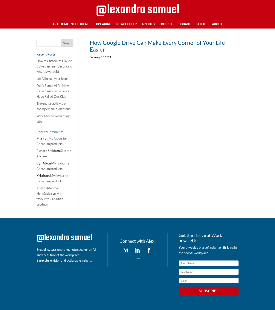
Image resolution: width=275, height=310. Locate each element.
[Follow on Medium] (126, 250)
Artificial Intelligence (71, 24)
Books (166, 24)
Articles (149, 24)
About (217, 24)
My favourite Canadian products (49, 198)
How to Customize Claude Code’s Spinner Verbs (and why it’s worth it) (54, 66)
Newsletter (126, 24)
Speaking (103, 24)
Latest (201, 24)
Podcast (183, 24)
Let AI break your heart (52, 79)
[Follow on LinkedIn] (137, 250)
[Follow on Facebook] (149, 250)
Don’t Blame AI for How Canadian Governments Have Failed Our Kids (52, 91)
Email (137, 258)
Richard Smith (46, 151)
